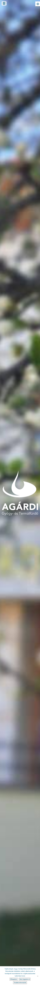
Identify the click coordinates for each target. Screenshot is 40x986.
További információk (20, 982)
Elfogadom (13, 979)
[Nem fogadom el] (38, 976)
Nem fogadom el (25, 979)
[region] (20, 493)
